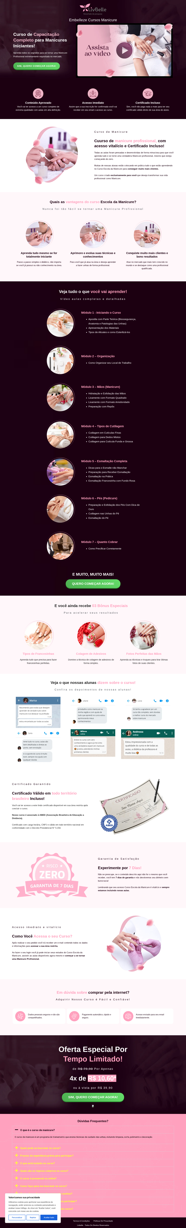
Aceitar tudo (49, 1217)
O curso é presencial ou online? (38, 1178)
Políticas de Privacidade (103, 1221)
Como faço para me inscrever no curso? (43, 1186)
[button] (93, 1129)
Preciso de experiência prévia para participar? (47, 1155)
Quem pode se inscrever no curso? (40, 1148)
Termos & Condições (81, 1221)
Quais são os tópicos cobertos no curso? (44, 1170)
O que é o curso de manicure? (37, 1130)
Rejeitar (33, 1217)
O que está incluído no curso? (37, 1163)
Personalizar (17, 1217)
